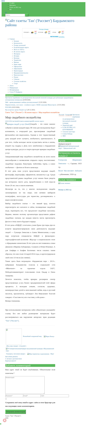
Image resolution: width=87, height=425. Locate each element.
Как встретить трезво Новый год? (16, 110)
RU (11, 9)
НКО (64, 136)
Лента (11, 85)
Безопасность (18, 43)
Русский (61, 115)
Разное (16, 77)
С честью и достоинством (13, 359)
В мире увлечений (20, 45)
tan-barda (15, 121)
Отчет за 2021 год (15, 7)
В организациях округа (21, 47)
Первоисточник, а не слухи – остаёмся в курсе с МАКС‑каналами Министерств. (31, 105)
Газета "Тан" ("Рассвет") (14, 112)
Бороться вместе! (10, 361)
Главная (12, 39)
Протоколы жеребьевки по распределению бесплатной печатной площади (71, 119)
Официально (18, 66)
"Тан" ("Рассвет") (12, 321)
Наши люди (17, 64)
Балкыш (16, 41)
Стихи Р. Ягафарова (16, 92)
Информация (14, 88)
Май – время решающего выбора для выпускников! (22, 102)
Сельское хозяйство (20, 81)
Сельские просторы (69, 132)
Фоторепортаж (14, 90)
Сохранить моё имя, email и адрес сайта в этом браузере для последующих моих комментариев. (30, 404)
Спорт (16, 83)
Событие (16, 79)
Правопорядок (18, 71)
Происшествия (18, 75)
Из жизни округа (19, 52)
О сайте (12, 3)
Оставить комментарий (25, 121)
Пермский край (67, 125)
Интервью (17, 54)
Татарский (68, 115)
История (16, 56)
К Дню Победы (67, 134)
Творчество (17, 60)
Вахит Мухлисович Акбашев (70, 171)
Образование (18, 68)
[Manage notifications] (4, 420)
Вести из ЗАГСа (19, 49)
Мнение (16, 62)
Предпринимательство (21, 73)
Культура (16, 58)
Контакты (13, 5)
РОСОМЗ (8, 107)
